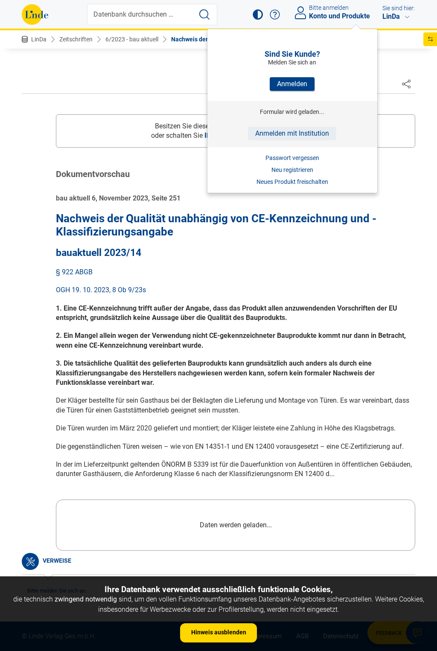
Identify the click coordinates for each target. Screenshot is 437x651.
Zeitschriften (76, 39)
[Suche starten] (204, 14)
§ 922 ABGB (74, 272)
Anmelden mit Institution (292, 133)
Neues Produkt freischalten (292, 181)
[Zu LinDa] (35, 14)
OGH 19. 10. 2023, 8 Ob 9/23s (101, 290)
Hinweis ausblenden (218, 632)
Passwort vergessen (292, 157)
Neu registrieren (292, 169)
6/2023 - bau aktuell (131, 39)
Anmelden (292, 84)
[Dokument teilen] (406, 83)
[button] (257, 14)
